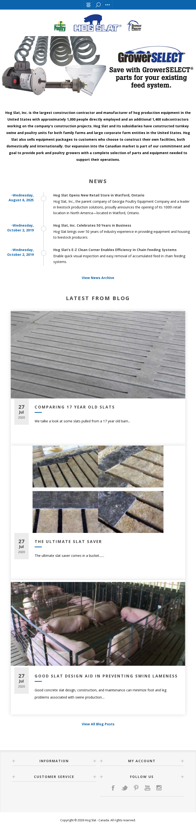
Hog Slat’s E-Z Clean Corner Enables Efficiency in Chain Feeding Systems (115, 249)
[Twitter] (124, 787)
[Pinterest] (136, 787)
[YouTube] (147, 787)
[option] (98, 66)
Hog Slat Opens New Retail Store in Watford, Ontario (98, 195)
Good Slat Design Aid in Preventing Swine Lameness (106, 676)
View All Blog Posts (98, 724)
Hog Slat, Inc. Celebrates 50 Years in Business (92, 225)
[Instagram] (159, 787)
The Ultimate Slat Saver (68, 541)
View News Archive (98, 277)
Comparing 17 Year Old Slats (75, 407)
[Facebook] (113, 787)
